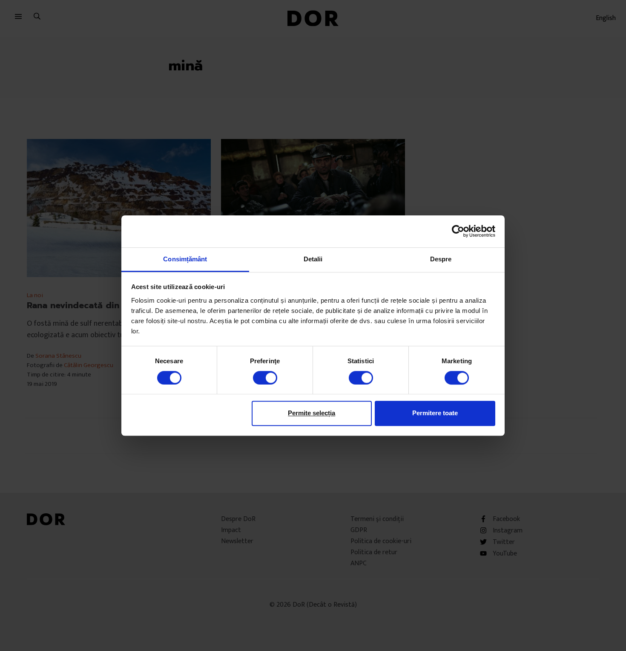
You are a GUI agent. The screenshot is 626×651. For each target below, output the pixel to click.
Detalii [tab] (313, 259)
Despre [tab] (441, 259)
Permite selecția (311, 413)
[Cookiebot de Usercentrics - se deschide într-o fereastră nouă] (458, 231)
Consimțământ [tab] (185, 259)
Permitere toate (435, 413)
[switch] (265, 378)
